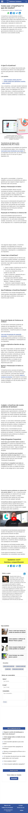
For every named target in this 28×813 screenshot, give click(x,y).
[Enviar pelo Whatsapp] (8, 13)
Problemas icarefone (17, 669)
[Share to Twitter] (17, 13)
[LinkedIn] (24, 574)
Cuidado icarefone (20, 666)
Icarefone (8, 669)
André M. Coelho (18, 10)
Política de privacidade (7, 807)
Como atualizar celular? (10, 761)
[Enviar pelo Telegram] (14, 13)
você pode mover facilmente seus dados (12, 151)
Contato (21, 805)
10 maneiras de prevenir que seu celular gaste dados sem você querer (13, 757)
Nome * (5, 679)
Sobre (21, 810)
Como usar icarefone (8, 666)
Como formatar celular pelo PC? (13, 79)
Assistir (14, 778)
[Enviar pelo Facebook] (11, 13)
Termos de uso (20, 807)
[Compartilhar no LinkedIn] (20, 13)
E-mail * (5, 685)
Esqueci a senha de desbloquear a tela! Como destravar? (13, 733)
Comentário (6, 691)
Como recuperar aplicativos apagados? (14, 764)
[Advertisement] (14, 49)
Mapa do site (7, 805)
